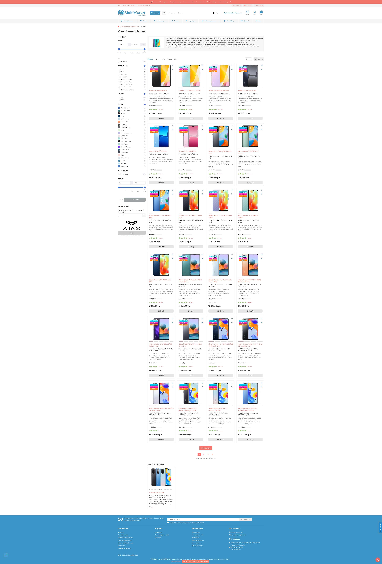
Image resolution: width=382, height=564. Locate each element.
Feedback (158, 532)
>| (212, 454)
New (259, 21)
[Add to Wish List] (172, 65)
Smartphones (128, 21)
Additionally (197, 529)
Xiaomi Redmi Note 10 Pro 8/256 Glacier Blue (219, 281)
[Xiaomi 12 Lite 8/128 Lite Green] (191, 75)
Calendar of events (124, 548)
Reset (121, 200)
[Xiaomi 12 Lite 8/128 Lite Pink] (220, 75)
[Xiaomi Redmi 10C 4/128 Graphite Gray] (220, 136)
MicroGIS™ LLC (132, 555)
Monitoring (160, 21)
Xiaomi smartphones (156, 492)
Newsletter (195, 537)
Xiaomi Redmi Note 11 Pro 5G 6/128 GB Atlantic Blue (220, 345)
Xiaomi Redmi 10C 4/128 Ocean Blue (160, 216)
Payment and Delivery (128, 5)
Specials (246, 21)
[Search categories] (164, 13)
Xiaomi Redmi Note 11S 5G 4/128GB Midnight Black (188, 409)
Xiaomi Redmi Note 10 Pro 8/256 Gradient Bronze (249, 281)
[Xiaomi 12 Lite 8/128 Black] (161, 75)
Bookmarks (196, 532)
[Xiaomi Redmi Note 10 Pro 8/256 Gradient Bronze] (250, 264)
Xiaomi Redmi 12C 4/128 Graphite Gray (190, 216)
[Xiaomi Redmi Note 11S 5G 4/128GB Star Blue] (220, 393)
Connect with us (232, 13)
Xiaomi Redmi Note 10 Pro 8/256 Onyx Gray (190, 345)
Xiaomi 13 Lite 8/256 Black (247, 91)
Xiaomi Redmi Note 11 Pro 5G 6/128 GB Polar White (161, 409)
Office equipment (210, 21)
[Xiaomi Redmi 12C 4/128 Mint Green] (250, 200)
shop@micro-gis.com (238, 535)
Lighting (191, 21)
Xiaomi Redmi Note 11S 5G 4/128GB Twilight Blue (247, 409)
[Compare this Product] (172, 69)
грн (236, 5)
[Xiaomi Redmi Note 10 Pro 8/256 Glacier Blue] (220, 264)
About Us (121, 532)
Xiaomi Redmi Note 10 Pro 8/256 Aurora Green (190, 281)
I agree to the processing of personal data (195, 561)
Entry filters (135, 200)
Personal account (198, 540)
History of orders (197, 535)
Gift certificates (197, 545)
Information (123, 529)
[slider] (119, 49)
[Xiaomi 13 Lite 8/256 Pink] (191, 136)
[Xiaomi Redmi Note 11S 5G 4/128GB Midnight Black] (191, 393)
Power (176, 21)
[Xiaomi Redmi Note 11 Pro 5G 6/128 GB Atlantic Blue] (220, 329)
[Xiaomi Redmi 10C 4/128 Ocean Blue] (161, 200)
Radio (145, 21)
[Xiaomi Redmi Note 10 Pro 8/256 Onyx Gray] (191, 329)
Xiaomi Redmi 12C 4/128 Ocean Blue (160, 281)
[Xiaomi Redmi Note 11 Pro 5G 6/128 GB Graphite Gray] (250, 329)
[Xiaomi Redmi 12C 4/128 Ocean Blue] (161, 264)
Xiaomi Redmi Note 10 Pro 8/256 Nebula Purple (160, 345)
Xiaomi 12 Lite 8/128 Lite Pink (218, 91)
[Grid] (255, 59)
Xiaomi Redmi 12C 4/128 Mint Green (248, 216)
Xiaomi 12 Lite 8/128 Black (158, 91)
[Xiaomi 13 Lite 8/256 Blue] (161, 136)
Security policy (123, 535)
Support (158, 529)
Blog (119, 5)
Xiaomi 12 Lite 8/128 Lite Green (189, 91)
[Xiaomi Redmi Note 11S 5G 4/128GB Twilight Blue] (250, 393)
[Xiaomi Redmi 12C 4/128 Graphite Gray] (191, 200)
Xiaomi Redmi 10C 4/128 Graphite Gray (220, 152)
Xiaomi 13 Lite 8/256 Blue (158, 151)
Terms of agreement (125, 540)
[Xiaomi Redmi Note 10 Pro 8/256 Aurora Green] (191, 264)
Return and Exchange (143, 5)
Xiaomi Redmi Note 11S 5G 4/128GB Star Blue (217, 409)
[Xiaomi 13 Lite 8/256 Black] (250, 75)
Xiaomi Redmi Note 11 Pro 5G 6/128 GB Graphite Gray (250, 345)
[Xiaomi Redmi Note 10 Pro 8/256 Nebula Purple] (161, 329)
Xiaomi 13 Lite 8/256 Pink (187, 151)
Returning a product (162, 535)
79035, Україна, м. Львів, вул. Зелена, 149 (245, 542)
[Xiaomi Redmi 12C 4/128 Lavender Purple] (220, 200)
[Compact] (262, 59)
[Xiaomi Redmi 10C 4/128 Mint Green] (250, 136)
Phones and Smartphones (130, 26)
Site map (158, 537)
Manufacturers (197, 543)
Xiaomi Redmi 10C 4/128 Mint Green (248, 152)
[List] (259, 59)
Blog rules (121, 545)
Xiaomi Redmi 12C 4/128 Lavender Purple (220, 216)
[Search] (217, 13)
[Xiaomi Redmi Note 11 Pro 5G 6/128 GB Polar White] (161, 393)
